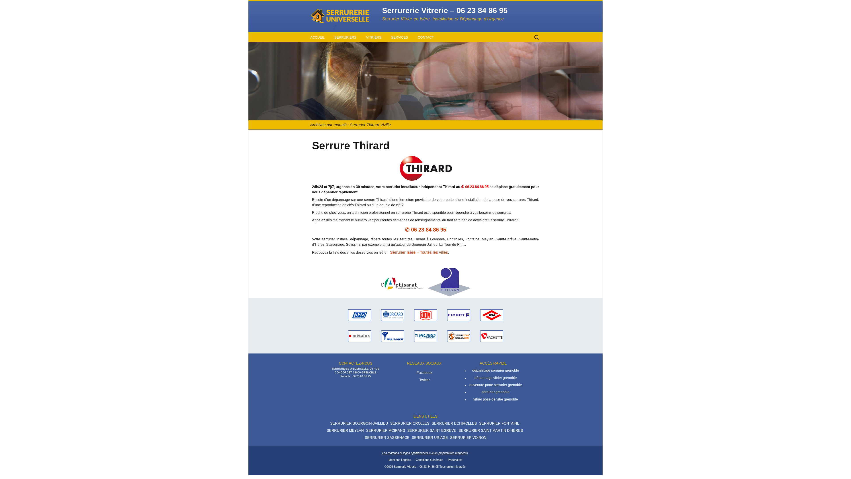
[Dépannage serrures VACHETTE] (492, 336)
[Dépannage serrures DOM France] (426, 315)
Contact (426, 37)
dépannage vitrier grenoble (495, 378)
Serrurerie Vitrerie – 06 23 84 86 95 (416, 466)
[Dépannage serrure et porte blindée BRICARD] (393, 315)
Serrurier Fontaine (499, 423)
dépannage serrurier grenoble (495, 370)
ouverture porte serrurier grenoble (495, 385)
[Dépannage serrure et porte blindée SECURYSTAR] (459, 336)
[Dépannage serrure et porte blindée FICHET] (459, 315)
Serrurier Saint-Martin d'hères (491, 430)
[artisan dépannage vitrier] (402, 282)
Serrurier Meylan (345, 430)
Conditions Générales (429, 459)
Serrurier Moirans (385, 430)
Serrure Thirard (351, 145)
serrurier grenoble (495, 392)
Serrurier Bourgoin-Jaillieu (359, 423)
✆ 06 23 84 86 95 (425, 230)
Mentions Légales (399, 459)
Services (399, 37)
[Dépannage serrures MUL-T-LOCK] (393, 336)
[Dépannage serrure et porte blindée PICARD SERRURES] (426, 336)
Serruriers (345, 37)
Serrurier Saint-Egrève (431, 430)
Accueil (317, 37)
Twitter (424, 380)
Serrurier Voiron (468, 438)
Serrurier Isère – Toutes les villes (419, 252)
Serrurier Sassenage (387, 438)
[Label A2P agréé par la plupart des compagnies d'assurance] (360, 315)
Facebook (424, 373)
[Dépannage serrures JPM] (492, 315)
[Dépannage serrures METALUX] (360, 336)
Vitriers (373, 37)
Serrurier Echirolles (454, 423)
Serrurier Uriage (430, 438)
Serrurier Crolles (409, 423)
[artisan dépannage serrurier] (449, 282)
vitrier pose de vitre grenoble (495, 399)
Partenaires (455, 459)
